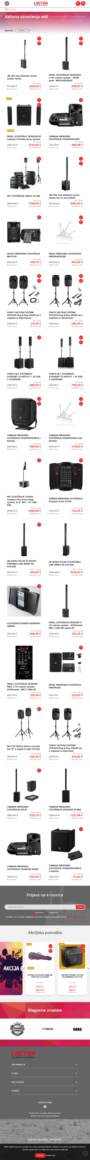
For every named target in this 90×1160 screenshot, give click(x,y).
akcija (10, 131)
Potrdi (40, 1155)
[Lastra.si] (26, 1054)
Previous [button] (23, 968)
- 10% (9, 99)
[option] (52, 968)
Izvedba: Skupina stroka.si (51, 1113)
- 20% (42, 944)
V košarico (39, 43)
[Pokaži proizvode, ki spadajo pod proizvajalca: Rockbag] (77, 1029)
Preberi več (50, 1155)
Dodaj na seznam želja (39, 39)
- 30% (74, 944)
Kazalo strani (34, 1113)
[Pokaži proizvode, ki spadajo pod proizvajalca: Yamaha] (17, 1029)
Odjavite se (53, 912)
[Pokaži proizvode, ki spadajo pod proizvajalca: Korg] (47, 1029)
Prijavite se (39, 912)
